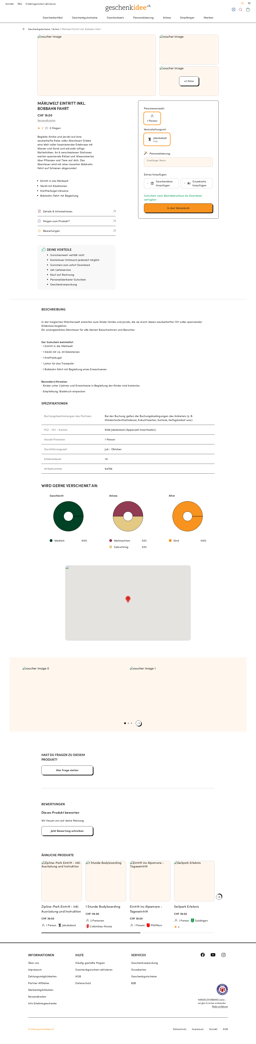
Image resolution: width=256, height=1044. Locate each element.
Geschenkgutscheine (85, 17)
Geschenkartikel (53, 17)
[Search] (241, 9)
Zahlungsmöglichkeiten (42, 976)
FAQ (20, 3)
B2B (133, 983)
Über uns (33, 963)
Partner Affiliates (38, 983)
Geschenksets (115, 17)
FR (249, 3)
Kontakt (10, 3)
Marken (208, 17)
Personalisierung (143, 17)
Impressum (35, 969)
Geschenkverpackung (144, 963)
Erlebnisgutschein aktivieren (41, 3)
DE (242, 3)
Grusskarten (138, 969)
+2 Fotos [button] (189, 81)
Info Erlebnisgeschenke (42, 1003)
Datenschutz (83, 983)
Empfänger (187, 17)
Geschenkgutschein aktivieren (93, 969)
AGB (78, 976)
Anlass (167, 17)
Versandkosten (46, 120)
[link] (74, 693)
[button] (178, 208)
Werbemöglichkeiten (40, 990)
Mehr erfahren (220, 1006)
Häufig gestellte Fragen (90, 963)
